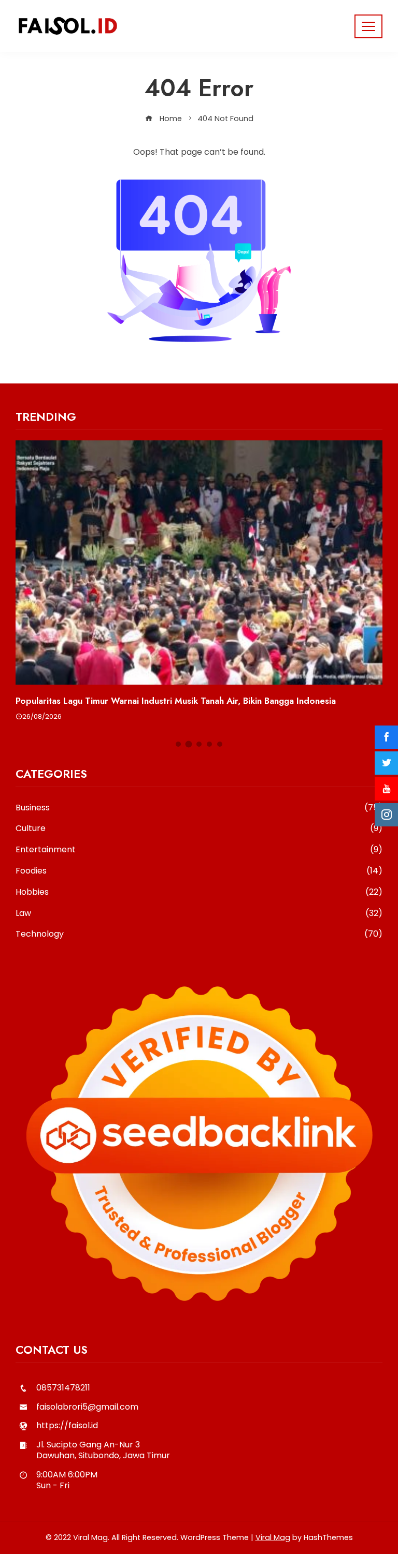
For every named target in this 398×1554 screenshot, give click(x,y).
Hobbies (199, 892)
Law (199, 913)
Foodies (199, 871)
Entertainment (199, 850)
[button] (178, 744)
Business (199, 808)
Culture (199, 828)
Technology (199, 934)
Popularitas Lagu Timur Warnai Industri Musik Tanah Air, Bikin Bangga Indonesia (176, 700)
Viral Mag (272, 1537)
